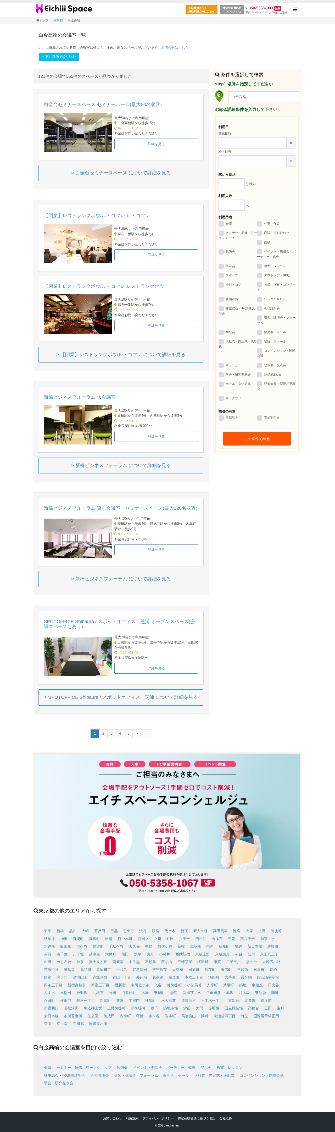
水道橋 (49, 946)
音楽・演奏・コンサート (276, 287)
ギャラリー (233, 365)
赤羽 (47, 954)
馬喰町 (272, 946)
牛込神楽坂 (93, 1008)
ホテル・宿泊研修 (238, 384)
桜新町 (202, 962)
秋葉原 (49, 939)
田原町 (193, 970)
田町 (109, 939)
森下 (154, 1008)
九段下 (98, 993)
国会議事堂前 (268, 977)
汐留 (187, 1008)
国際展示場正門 (266, 1016)
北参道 (249, 1000)
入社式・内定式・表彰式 (238, 343)
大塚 (249, 931)
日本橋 (258, 970)
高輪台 (253, 1008)
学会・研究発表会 (238, 374)
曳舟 (150, 954)
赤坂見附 (100, 977)
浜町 (204, 1016)
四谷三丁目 (53, 985)
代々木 (169, 931)
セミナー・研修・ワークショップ (238, 235)
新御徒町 (138, 1008)
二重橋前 (213, 993)
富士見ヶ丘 (98, 962)
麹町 (274, 993)
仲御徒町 (174, 985)
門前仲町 (128, 993)
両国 (210, 946)
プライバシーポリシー (158, 1118)
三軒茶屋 (184, 962)
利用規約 (132, 1118)
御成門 (109, 1016)
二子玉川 (233, 962)
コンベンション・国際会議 (276, 353)
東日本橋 (51, 1016)
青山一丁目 (122, 977)
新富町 (105, 1000)
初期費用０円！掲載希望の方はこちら (201, 10)
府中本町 (125, 939)
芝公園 (92, 1016)
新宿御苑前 (77, 985)
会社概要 (225, 1118)
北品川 (85, 970)
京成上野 (202, 954)
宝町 (280, 1008)
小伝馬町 (194, 985)
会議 (229, 224)
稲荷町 (210, 970)
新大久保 (200, 931)
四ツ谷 (200, 939)
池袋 (236, 931)
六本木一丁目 (212, 1000)
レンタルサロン (275, 299)
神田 (64, 939)
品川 (72, 931)
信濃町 (98, 946)
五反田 (99, 931)
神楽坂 (81, 993)
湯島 (173, 993)
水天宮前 (168, 1000)
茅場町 (228, 985)
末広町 (226, 970)
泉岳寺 (69, 970)
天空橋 (177, 970)
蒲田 (125, 954)
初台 (238, 954)
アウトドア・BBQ (276, 275)
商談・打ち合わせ (276, 233)
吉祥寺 (216, 939)
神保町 (150, 1000)
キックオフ (233, 398)
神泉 (80, 962)
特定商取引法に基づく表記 (196, 1118)
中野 (148, 946)
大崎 (85, 931)
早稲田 (65, 993)
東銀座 (257, 985)
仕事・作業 (272, 224)
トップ (43, 20)
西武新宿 (182, 954)
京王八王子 (269, 954)
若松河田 (71, 1008)
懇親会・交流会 (275, 365)
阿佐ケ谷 (165, 946)
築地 (243, 985)
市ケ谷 (81, 946)
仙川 (251, 954)
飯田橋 (65, 946)
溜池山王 (80, 977)
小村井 (164, 954)
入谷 (158, 985)
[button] (295, 10)
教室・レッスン (275, 266)
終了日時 (225, 151)
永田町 (49, 1000)
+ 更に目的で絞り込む (59, 57)
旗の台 (251, 962)
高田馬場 (220, 931)
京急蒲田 (139, 970)
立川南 (62, 1023)
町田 (170, 939)
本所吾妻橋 (73, 1016)
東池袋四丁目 (225, 1016)
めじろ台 (64, 962)
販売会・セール (275, 332)
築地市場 (170, 1008)
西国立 (143, 939)
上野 (261, 931)
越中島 (94, 954)
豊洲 (120, 1000)
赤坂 (229, 993)
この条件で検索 (257, 439)
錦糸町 (224, 946)
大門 (199, 1008)
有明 (47, 1023)
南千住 (62, 954)
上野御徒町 (116, 1008)
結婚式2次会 (273, 374)
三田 (268, 1008)
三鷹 (231, 939)
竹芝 (244, 1016)
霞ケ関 (246, 977)
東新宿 (233, 1000)
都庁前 (266, 1000)
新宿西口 (51, 1008)
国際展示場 (98, 1023)
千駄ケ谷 (116, 946)
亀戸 (238, 946)
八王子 (184, 939)
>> (146, 733)
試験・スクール (275, 341)
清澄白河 (188, 1000)
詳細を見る (156, 144)
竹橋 (112, 993)
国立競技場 (234, 1008)
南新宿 (118, 962)
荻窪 (181, 946)
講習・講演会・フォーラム (276, 320)
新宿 (184, 931)
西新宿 (120, 985)
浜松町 (94, 939)
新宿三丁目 (100, 985)
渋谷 (143, 931)
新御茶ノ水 (192, 993)
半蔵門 (134, 1000)
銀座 (47, 977)
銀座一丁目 (85, 1000)
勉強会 (230, 252)
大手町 (230, 977)
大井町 (110, 954)
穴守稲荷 (159, 970)
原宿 (155, 931)
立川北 (78, 1023)
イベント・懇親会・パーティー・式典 (276, 254)
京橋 (273, 970)
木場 (145, 993)
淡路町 (213, 977)
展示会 (230, 266)
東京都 (58, 20)
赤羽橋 (213, 1008)
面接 (267, 242)
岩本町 (170, 1016)
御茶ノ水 (267, 939)
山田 (47, 962)
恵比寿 (128, 931)
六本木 (49, 993)
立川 (157, 939)
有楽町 (78, 939)
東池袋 (260, 993)
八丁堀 (78, 954)
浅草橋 (195, 946)
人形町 (212, 985)
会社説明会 (272, 308)
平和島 (121, 970)
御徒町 (276, 931)
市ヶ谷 (154, 1016)
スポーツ (232, 275)
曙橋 (139, 1016)
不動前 (150, 962)
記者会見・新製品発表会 (276, 386)
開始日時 (225, 133)
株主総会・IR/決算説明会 (237, 310)
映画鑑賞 (232, 299)
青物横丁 (103, 970)
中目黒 (134, 962)
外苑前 (141, 977)
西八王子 (247, 939)
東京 (47, 931)
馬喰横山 (188, 1016)
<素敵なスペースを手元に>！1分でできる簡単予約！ (64, 10)
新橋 (60, 931)
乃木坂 (244, 993)
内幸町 (125, 1016)
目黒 (114, 931)
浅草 (137, 954)
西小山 (166, 962)
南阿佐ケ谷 (140, 985)
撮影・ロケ (233, 285)
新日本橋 (255, 946)
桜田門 (65, 1000)
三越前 (242, 970)
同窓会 (230, 332)
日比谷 (273, 985)
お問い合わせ (112, 1118)
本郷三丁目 (194, 977)
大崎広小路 (271, 962)
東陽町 (159, 993)
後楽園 (174, 977)
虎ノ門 (62, 977)
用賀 (217, 962)
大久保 (134, 946)
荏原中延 (51, 970)
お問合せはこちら (174, 48)
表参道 (157, 977)
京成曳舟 (222, 954)
